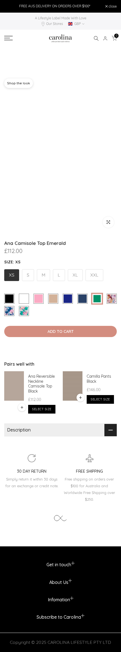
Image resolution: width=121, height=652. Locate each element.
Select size (41, 409)
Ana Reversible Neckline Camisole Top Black (41, 384)
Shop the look (18, 83)
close (112, 6)
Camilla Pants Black (99, 379)
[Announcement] (54, 6)
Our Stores (54, 24)
